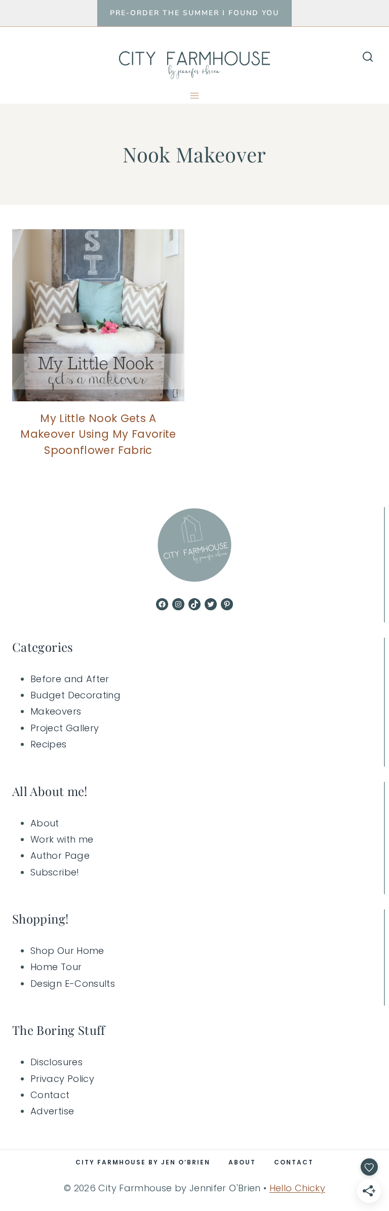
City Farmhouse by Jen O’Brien (142, 1162)
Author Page (60, 855)
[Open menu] (194, 95)
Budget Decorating (75, 695)
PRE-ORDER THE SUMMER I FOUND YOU (194, 13)
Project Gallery (64, 728)
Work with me (61, 839)
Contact (50, 1095)
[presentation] (98, 315)
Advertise (52, 1111)
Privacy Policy (62, 1078)
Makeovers (55, 711)
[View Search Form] (368, 57)
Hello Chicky (297, 1188)
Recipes (48, 744)
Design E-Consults (72, 983)
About (44, 823)
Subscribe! (55, 872)
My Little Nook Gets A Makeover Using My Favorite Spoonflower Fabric (98, 434)
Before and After (69, 679)
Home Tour (56, 967)
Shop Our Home (67, 950)
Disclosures (56, 1062)
